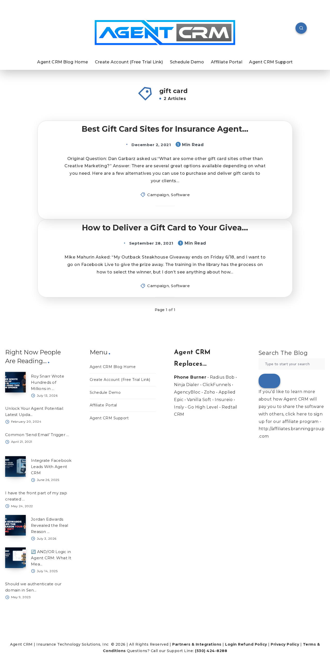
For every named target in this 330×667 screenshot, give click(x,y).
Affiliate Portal (226, 62)
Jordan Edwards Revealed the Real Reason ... (49, 525)
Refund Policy (252, 644)
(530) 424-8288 (211, 650)
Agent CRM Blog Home (62, 62)
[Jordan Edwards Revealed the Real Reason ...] (15, 525)
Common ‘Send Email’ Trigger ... (37, 434)
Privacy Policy (285, 644)
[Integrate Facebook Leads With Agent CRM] (15, 466)
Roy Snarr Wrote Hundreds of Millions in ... (47, 382)
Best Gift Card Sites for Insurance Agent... (165, 129)
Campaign (158, 194)
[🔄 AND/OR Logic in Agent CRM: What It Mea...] (15, 557)
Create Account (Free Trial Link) (129, 62)
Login (231, 644)
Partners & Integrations (196, 644)
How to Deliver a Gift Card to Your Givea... (165, 227)
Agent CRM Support (271, 62)
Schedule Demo (187, 62)
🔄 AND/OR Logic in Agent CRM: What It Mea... (51, 557)
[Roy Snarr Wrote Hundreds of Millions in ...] (15, 382)
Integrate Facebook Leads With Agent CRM (51, 466)
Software (180, 194)
